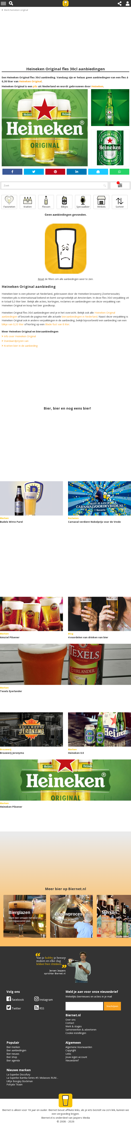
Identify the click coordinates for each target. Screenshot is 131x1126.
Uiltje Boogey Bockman (19, 1081)
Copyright (71, 1050)
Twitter (16, 1008)
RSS (41, 1008)
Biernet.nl (46, 1117)
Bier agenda (13, 1060)
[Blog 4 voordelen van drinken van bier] (99, 614)
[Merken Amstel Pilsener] (31, 614)
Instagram (46, 1000)
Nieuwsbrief (72, 1060)
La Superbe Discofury (18, 1074)
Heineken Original (30, 81)
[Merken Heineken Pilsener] (65, 780)
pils (35, 86)
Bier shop (11, 1057)
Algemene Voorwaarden (79, 1047)
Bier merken (13, 1047)
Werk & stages (74, 1026)
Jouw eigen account (76, 1057)
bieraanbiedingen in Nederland (79, 316)
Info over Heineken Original (19, 336)
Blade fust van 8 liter (57, 324)
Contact (70, 1023)
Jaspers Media (81, 1117)
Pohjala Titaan (14, 1084)
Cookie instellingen (76, 1033)
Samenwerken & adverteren (81, 1029)
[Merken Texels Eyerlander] (65, 664)
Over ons (71, 1019)
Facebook (17, 1000)
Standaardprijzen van (15, 341)
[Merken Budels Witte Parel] (31, 498)
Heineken (97, 86)
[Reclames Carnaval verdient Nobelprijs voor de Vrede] (99, 498)
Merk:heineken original (16, 9)
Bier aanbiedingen (16, 1050)
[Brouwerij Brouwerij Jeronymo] (31, 729)
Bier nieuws (12, 1053)
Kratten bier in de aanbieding (20, 345)
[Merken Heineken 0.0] (99, 729)
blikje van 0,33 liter (13, 324)
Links (68, 1053)
